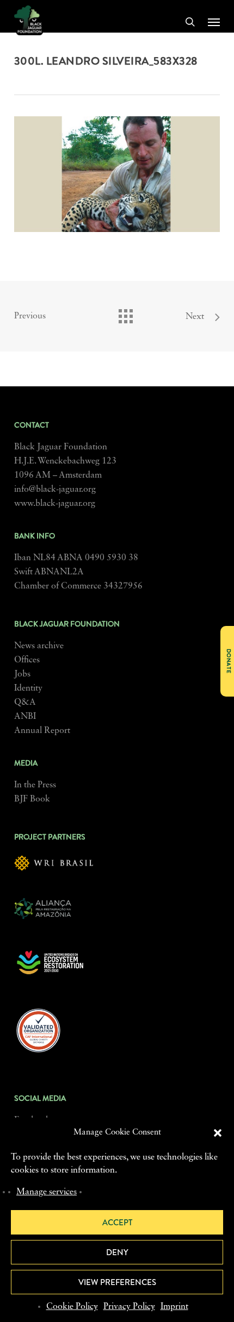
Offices (27, 660)
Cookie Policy (72, 1306)
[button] (217, 1132)
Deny (117, 1252)
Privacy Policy (129, 1306)
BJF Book (32, 799)
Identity (28, 688)
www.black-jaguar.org (54, 503)
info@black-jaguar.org (55, 489)
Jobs (22, 674)
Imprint (174, 1306)
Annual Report (42, 730)
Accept (117, 1223)
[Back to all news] (125, 313)
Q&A (25, 702)
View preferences (117, 1282)
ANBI (25, 716)
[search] (190, 21)
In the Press (35, 785)
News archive (39, 646)
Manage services (46, 1192)
